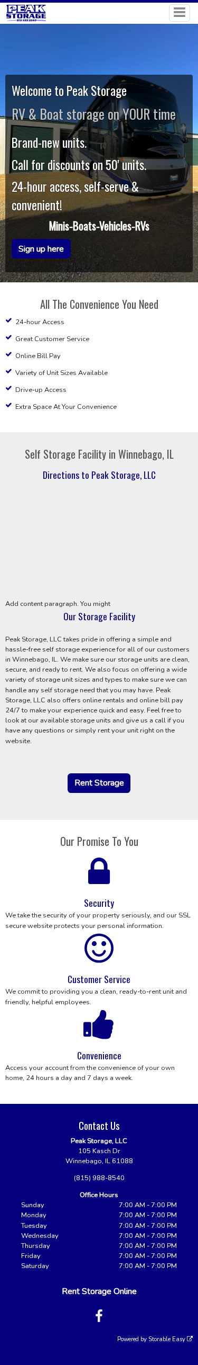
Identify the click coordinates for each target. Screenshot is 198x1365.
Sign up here (41, 249)
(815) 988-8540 (99, 1178)
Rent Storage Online (99, 1291)
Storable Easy (167, 1339)
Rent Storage (99, 783)
